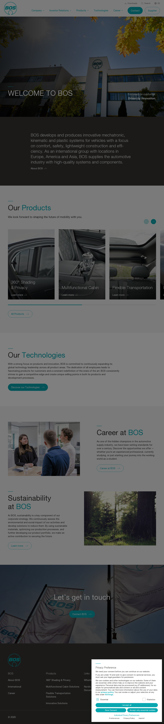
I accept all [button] (126, 705)
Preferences (114, 718)
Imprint (142, 718)
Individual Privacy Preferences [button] (126, 715)
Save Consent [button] (111, 710)
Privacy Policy (129, 718)
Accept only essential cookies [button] (142, 710)
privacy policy (107, 692)
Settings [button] (109, 694)
